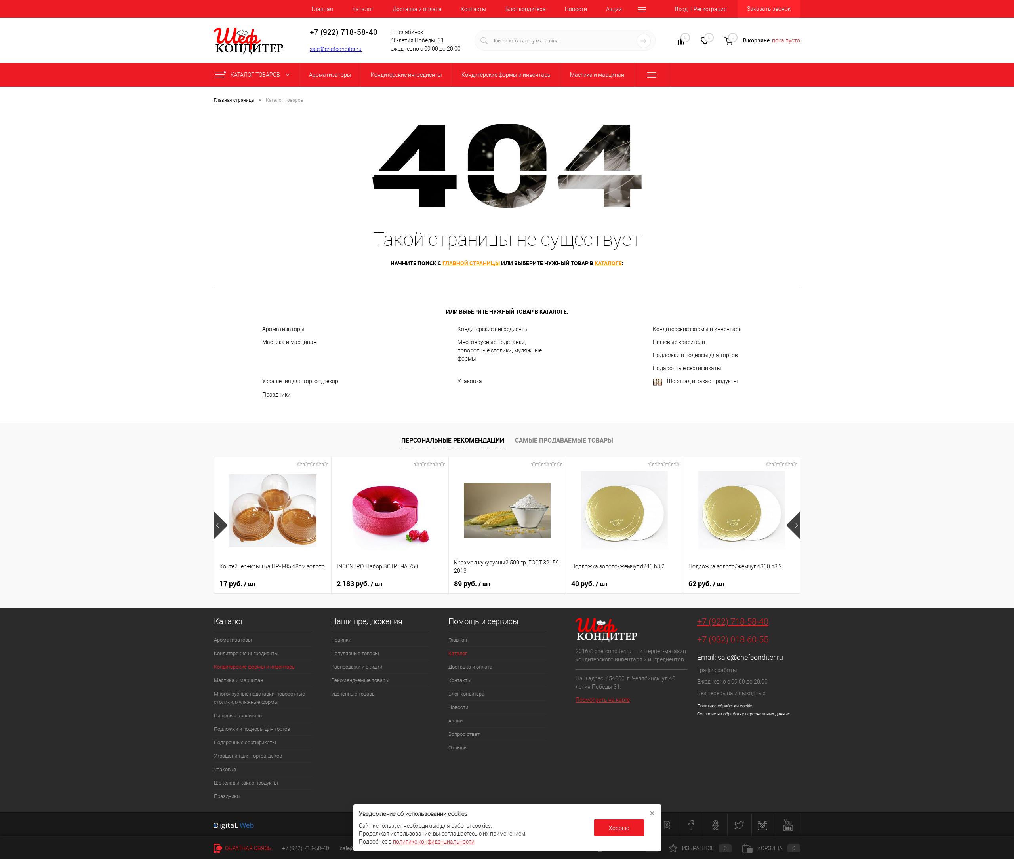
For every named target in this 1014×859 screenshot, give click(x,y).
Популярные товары (355, 653)
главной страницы (471, 263)
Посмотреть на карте (603, 700)
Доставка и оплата (417, 9)
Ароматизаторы (283, 329)
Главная (322, 9)
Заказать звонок (769, 9)
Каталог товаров (256, 75)
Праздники (276, 394)
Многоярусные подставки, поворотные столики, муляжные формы (499, 350)
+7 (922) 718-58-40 (732, 622)
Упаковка (469, 381)
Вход (681, 9)
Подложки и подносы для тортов (695, 355)
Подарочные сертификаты (687, 368)
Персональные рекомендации (452, 440)
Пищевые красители (679, 342)
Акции (614, 9)
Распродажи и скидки (356, 667)
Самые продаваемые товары (564, 440)
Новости (576, 9)
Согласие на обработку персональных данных (743, 713)
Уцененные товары (353, 694)
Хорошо (619, 828)
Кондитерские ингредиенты (493, 329)
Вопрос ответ (464, 734)
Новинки (341, 640)
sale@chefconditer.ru (336, 49)
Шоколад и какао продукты (702, 381)
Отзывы (458, 748)
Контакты (473, 9)
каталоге (608, 263)
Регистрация (710, 9)
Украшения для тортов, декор (300, 381)
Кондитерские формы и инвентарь (697, 329)
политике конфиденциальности (434, 841)
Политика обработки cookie (724, 706)
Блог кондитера (525, 9)
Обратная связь (247, 848)
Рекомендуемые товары (360, 680)
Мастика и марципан (289, 342)
